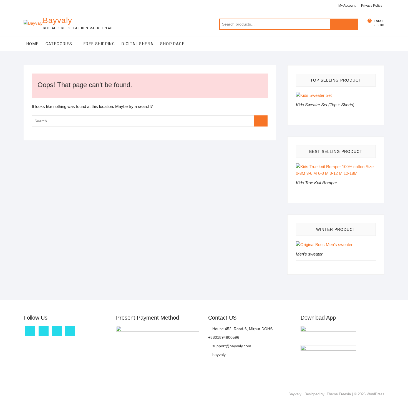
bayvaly (218, 354)
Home (32, 44)
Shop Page (172, 44)
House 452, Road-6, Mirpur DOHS (242, 329)
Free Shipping (99, 44)
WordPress (375, 394)
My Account (347, 5)
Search (344, 24)
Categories (59, 44)
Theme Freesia (339, 394)
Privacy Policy (371, 5)
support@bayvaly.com (231, 346)
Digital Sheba (137, 44)
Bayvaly (57, 20)
